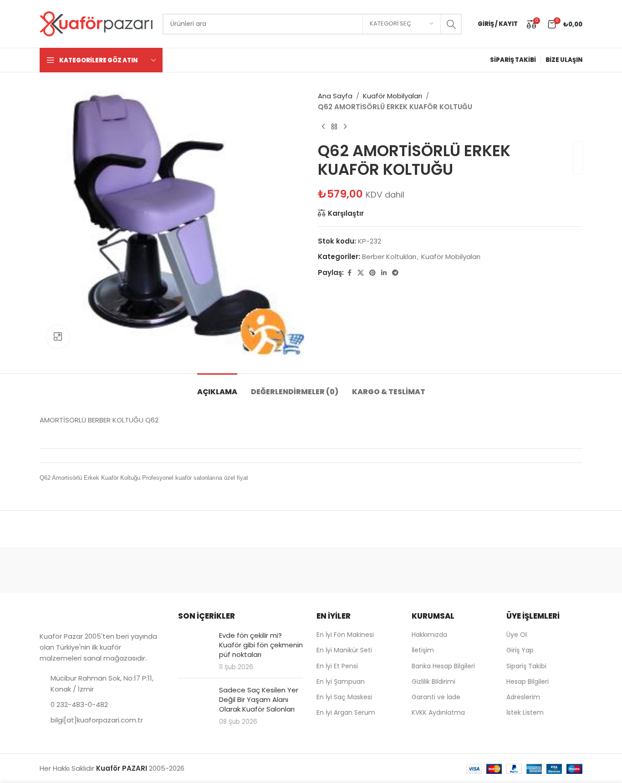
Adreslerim (523, 697)
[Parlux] (543, 570)
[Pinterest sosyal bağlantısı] (372, 273)
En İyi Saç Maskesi (344, 697)
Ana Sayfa (335, 96)
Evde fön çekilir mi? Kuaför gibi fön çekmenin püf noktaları (261, 644)
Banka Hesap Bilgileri (443, 666)
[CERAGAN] (233, 570)
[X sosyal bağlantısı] (361, 273)
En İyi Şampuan (340, 681)
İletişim (423, 650)
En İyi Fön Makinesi (345, 634)
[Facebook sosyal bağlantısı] (349, 273)
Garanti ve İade (436, 697)
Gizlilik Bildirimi (433, 681)
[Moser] (466, 570)
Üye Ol (516, 634)
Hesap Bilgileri (527, 681)
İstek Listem (525, 712)
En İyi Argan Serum (345, 712)
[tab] (217, 387)
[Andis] (78, 570)
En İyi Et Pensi (337, 666)
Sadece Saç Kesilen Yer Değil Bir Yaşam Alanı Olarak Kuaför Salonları (258, 699)
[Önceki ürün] (323, 127)
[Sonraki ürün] (345, 127)
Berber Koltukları (389, 256)
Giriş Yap (520, 650)
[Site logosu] (96, 23)
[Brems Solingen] (155, 570)
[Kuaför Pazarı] (311, 570)
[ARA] (451, 24)
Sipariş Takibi (526, 666)
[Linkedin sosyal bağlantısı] (383, 273)
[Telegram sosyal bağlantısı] (395, 273)
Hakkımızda (429, 634)
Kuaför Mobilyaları (392, 96)
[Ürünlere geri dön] (334, 127)
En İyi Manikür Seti (344, 650)
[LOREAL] (388, 570)
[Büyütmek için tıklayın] (57, 336)
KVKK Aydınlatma (438, 712)
